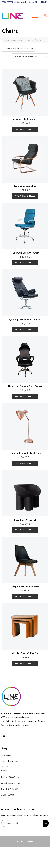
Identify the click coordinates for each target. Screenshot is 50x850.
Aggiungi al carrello (25, 129)
